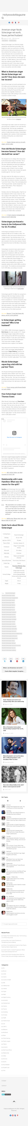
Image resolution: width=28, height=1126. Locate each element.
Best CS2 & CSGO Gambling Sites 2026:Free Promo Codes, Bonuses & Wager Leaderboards (15, 832)
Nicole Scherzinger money (8, 621)
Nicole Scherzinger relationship (9, 638)
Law (4, 1023)
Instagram (18, 119)
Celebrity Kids (6, 985)
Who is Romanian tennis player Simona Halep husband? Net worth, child (13, 728)
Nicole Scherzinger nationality (9, 628)
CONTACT (4, 1085)
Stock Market (6, 1064)
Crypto (4, 991)
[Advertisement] (14, 6)
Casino (8, 829)
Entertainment (6, 1003)
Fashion (5, 1006)
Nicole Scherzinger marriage (9, 619)
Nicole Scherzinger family (8, 600)
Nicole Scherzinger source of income (11, 645)
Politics (5, 1044)
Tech (4, 1070)
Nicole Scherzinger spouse (8, 647)
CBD (4, 982)
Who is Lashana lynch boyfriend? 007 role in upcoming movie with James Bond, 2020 (15, 892)
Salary (4, 1055)
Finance (5, 1009)
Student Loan (6, 1067)
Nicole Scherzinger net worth (9, 631)
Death (4, 994)
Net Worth (5, 40)
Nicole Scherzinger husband (9, 612)
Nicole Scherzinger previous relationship (12, 633)
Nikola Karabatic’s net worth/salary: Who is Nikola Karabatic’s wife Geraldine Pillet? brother (13, 757)
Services (8, 805)
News (4, 1035)
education (5, 1000)
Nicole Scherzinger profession (9, 636)
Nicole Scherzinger (10, 593)
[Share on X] (5, 659)
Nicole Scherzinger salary (8, 640)
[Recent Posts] (8, 801)
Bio (7, 844)
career (7, 823)
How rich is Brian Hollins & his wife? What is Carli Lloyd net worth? (13, 785)
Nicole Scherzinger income (8, 614)
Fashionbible (20, 288)
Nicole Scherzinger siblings (8, 643)
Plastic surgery (6, 1041)
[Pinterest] (18, 22)
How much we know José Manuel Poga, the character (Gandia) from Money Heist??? (16, 873)
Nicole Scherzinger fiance (8, 607)
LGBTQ (4, 1026)
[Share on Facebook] (11, 659)
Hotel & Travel (6, 1020)
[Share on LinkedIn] (23, 659)
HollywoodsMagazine (14, 14)
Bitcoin (4, 971)
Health (4, 1017)
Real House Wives (7, 1050)
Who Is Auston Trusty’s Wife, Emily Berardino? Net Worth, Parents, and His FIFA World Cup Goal (15, 847)
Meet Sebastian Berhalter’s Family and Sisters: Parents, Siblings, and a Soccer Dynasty (15, 839)
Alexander (16, 38)
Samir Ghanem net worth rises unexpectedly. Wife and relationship (13, 700)
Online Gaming (6, 1038)
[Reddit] (12, 22)
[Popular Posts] (20, 801)
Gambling (8, 811)
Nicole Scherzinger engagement (10, 598)
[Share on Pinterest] (17, 659)
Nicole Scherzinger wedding (9, 650)
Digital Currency (7, 997)
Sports (4, 1061)
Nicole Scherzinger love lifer (9, 617)
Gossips (8, 836)
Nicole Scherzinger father (8, 602)
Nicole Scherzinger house (8, 609)
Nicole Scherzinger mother (8, 624)
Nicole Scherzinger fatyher (8, 605)
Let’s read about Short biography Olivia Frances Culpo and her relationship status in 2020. (15, 900)
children (5, 988)
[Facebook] (9, 22)
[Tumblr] (15, 22)
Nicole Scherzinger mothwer (9, 626)
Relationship (12, 40)
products (5, 1047)
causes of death (7, 979)
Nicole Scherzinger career (8, 595)
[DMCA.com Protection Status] (6, 1095)
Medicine (5, 1029)
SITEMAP (4, 1080)
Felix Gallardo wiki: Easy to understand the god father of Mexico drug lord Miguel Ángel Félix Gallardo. (16, 907)
